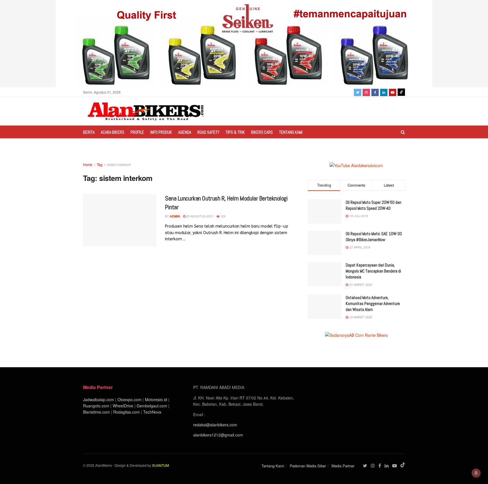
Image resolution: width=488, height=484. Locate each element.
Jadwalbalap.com (98, 399)
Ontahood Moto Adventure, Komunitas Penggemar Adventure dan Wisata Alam (373, 303)
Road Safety (208, 132)
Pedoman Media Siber (308, 465)
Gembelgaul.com (152, 406)
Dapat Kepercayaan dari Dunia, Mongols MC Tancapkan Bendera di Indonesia (373, 271)
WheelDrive (123, 406)
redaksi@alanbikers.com (215, 424)
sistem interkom (119, 164)
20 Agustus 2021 (199, 216)
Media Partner (343, 465)
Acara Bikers (112, 132)
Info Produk (161, 132)
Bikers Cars (262, 132)
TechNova (152, 412)
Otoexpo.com (129, 399)
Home (87, 164)
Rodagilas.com (126, 412)
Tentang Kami (290, 132)
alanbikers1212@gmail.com (218, 435)
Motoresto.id (156, 399)
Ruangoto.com (96, 406)
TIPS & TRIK (235, 132)
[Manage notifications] (476, 472)
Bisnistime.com (96, 412)
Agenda (184, 132)
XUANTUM (160, 465)
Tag (100, 164)
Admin (175, 216)
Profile (137, 132)
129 (222, 216)
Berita (89, 132)
